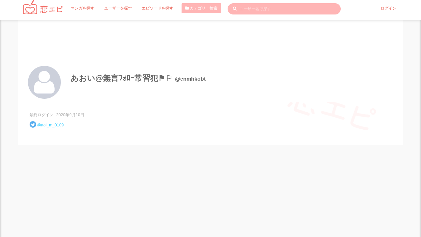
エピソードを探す (157, 8)
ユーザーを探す (118, 8)
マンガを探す (82, 8)
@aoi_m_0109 (50, 125)
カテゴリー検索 (203, 8)
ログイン (388, 8)
